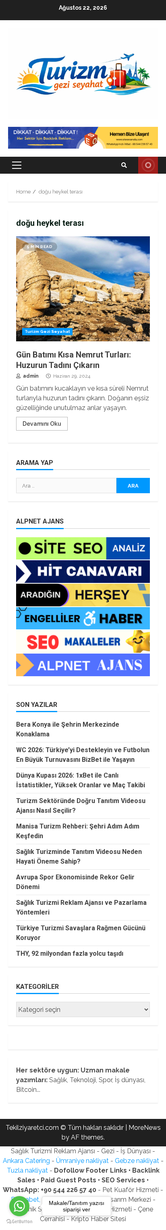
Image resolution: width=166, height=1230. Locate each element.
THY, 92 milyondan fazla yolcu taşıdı (69, 953)
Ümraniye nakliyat (82, 1161)
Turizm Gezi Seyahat (47, 331)
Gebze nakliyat (137, 1161)
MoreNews (145, 1127)
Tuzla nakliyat (27, 1170)
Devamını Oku (42, 424)
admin (30, 376)
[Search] (124, 165)
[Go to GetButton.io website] (19, 1221)
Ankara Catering (26, 1161)
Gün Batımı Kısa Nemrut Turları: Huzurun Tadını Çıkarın (83, 288)
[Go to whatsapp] (19, 1206)
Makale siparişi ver (148, 165)
